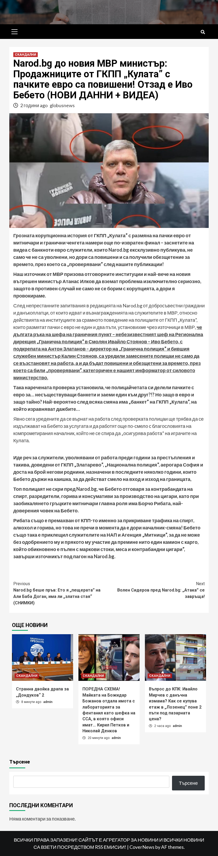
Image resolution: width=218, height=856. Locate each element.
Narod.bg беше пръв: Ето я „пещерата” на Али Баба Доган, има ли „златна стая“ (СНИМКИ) (56, 593)
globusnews (62, 105)
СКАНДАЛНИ (25, 55)
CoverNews (141, 847)
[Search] (202, 32)
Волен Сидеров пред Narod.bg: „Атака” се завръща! (161, 590)
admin (47, 702)
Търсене (19, 761)
